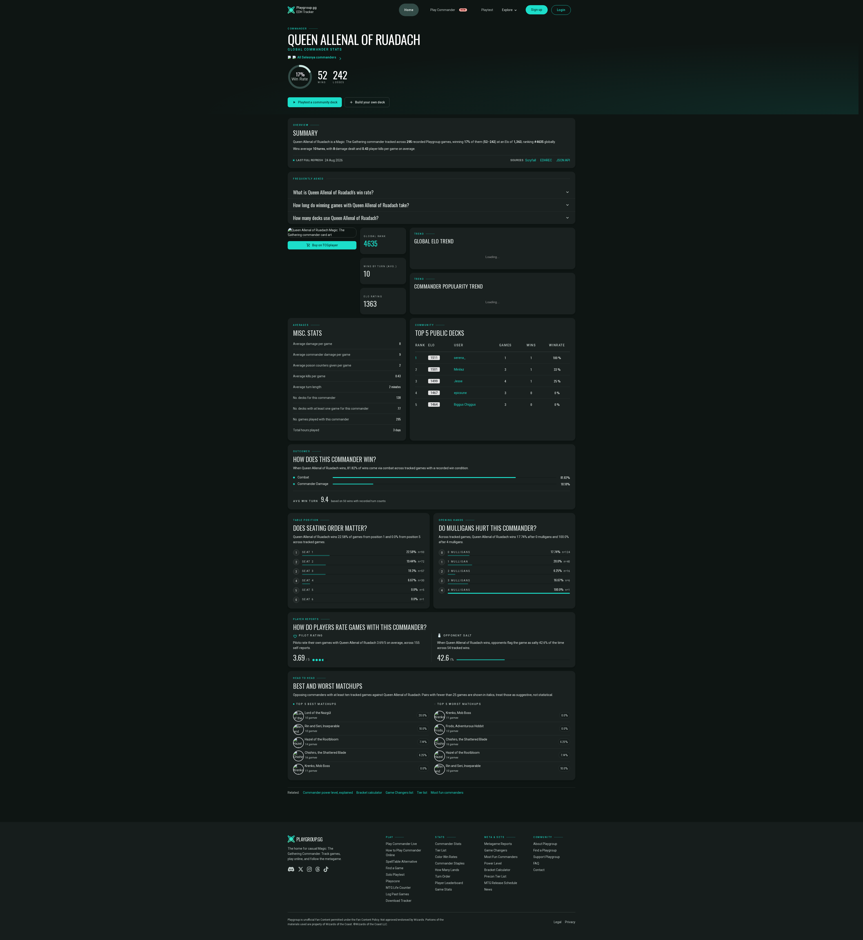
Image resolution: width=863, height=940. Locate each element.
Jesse (458, 381)
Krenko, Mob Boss (317, 766)
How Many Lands (447, 870)
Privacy (570, 922)
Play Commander (448, 10)
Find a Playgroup (545, 850)
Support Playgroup (546, 857)
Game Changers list (399, 792)
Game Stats (443, 889)
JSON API (563, 160)
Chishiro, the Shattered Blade (325, 752)
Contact (539, 870)
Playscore (393, 881)
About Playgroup (545, 844)
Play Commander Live (401, 844)
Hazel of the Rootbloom (321, 739)
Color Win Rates (446, 857)
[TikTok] (326, 869)
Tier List (440, 850)
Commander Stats (448, 844)
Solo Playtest (395, 874)
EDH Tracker (305, 12)
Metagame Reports (498, 844)
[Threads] (317, 869)
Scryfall (530, 160)
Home (408, 10)
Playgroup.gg (306, 7)
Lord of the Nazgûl (318, 713)
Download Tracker (398, 900)
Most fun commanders (447, 792)
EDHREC (546, 160)
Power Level (493, 863)
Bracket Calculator (497, 870)
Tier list (422, 792)
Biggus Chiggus (465, 404)
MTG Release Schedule (500, 883)
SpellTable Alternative (401, 861)
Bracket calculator (369, 792)
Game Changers (495, 850)
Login (561, 10)
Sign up (536, 9)
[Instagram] (309, 869)
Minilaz (459, 369)
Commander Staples (450, 863)
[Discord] (291, 869)
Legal (557, 922)
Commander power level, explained (328, 792)
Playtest (487, 10)
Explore (507, 10)
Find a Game (394, 868)
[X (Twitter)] (300, 869)
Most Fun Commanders (501, 857)
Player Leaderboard (449, 883)
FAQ (536, 863)
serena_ (460, 358)
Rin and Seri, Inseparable (322, 726)
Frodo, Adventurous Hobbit (465, 726)
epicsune (460, 393)
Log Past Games (397, 894)
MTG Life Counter (398, 887)
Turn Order (442, 876)
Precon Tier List (495, 876)
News (488, 889)
